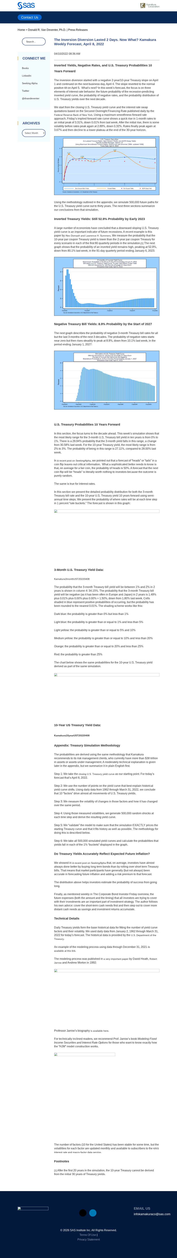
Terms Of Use (88, 1234)
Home (21, 29)
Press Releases (78, 29)
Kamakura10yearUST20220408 (72, 735)
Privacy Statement (88, 1239)
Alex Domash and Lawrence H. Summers (88, 235)
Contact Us (29, 17)
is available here (99, 1030)
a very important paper (116, 959)
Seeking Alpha (30, 83)
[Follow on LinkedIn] (92, 1213)
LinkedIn (26, 75)
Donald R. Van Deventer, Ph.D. (47, 29)
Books (25, 68)
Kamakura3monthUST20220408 (72, 579)
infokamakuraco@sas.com (152, 1214)
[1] (142, 243)
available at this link (64, 950)
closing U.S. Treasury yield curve (96, 774)
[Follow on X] (82, 1213)
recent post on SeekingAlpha (75, 460)
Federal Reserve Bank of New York (73, 115)
